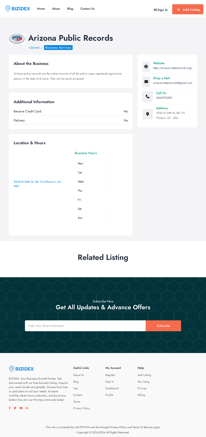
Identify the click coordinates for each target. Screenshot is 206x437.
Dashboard (112, 388)
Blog (70, 8)
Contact (77, 395)
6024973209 (164, 98)
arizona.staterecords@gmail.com (172, 83)
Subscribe (163, 325)
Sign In (109, 382)
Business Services (58, 48)
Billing (141, 395)
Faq (75, 388)
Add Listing (191, 9)
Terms (76, 402)
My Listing (143, 382)
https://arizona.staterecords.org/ (172, 68)
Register (110, 375)
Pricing (142, 388)
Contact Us (87, 8)
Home (41, 8)
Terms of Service (142, 427)
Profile (109, 395)
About (56, 8)
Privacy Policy (81, 408)
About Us (78, 375)
